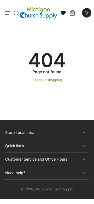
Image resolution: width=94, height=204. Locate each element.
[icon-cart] (72, 13)
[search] (16, 13)
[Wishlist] (63, 13)
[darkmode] (86, 13)
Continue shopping (47, 80)
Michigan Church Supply (54, 189)
